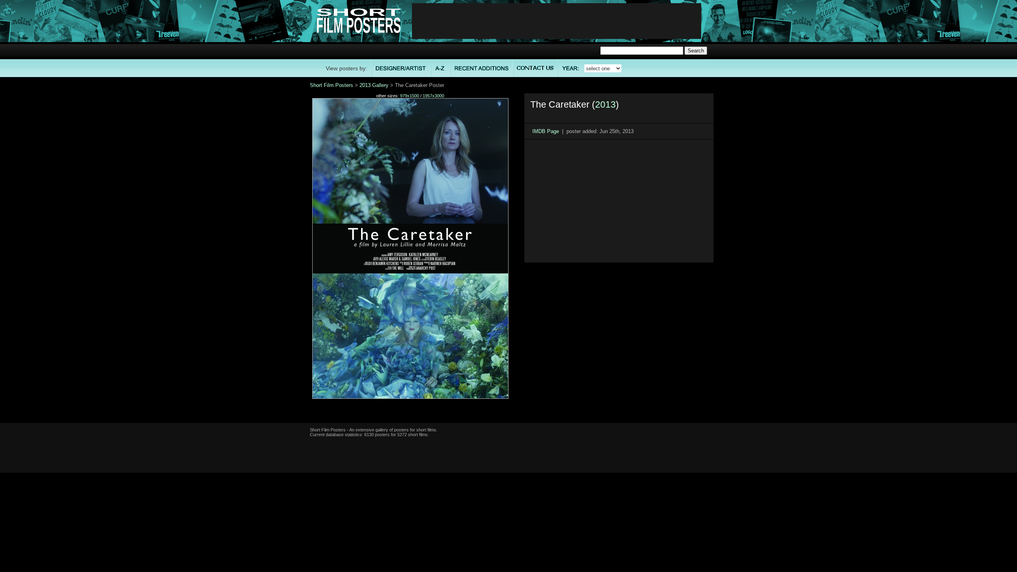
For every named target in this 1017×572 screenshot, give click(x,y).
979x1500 (409, 95)
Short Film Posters (331, 85)
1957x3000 (433, 95)
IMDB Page (545, 131)
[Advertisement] (556, 21)
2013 (605, 104)
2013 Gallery (374, 85)
